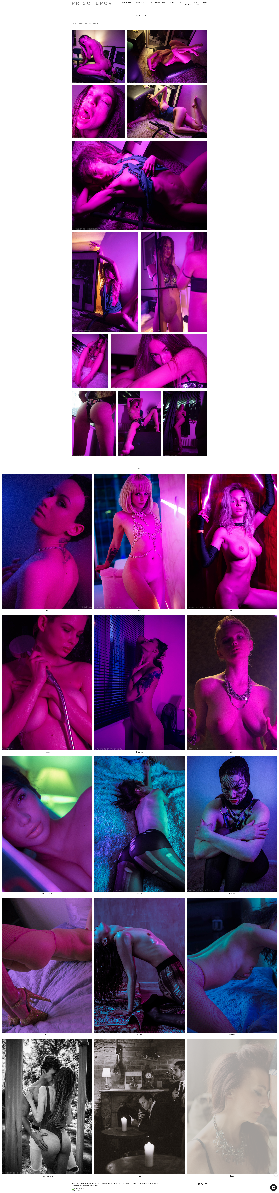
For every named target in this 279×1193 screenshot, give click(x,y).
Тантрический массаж (157, 2)
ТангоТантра (140, 2)
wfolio (78, 1190)
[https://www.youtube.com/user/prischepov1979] (206, 1184)
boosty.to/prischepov (91, 24)
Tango (181, 2)
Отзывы (204, 2)
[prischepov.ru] (91, 3)
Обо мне (188, 4)
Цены (197, 4)
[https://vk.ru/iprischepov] (199, 1184)
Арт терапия (126, 2)
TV (188, 2)
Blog (205, 4)
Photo (172, 2)
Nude (195, 2)
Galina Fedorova (77, 24)
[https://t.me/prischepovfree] (202, 1184)
